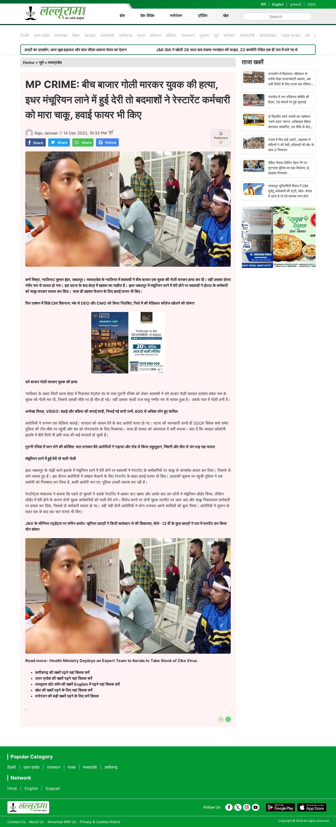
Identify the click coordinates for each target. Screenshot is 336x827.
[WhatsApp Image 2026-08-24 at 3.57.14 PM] (128, 371)
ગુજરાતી (295, 4)
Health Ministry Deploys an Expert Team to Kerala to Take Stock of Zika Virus (123, 660)
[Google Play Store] (280, 807)
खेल (226, 15)
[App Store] (312, 807)
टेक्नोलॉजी (247, 35)
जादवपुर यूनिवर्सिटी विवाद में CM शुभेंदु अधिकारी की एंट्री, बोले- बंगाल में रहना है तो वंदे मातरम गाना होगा (290, 191)
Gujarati (53, 788)
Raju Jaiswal (46, 133)
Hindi (12, 788)
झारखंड (90, 35)
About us (36, 822)
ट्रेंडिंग (202, 15)
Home (28, 62)
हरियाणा (155, 35)
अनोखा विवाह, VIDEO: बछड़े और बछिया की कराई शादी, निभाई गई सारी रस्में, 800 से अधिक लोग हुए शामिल (101, 411)
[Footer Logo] (28, 807)
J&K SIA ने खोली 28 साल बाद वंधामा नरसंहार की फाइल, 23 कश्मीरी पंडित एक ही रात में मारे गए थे (190, 49)
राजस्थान (188, 35)
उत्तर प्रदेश (41, 35)
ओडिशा (171, 35)
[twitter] (238, 807)
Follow (110, 142)
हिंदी (263, 4)
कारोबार (229, 35)
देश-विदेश (147, 15)
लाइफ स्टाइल (290, 35)
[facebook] (229, 807)
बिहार (76, 35)
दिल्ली (24, 35)
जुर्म (216, 35)
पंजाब (141, 35)
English (278, 4)
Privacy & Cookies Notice (100, 822)
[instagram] (247, 807)
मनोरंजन (176, 15)
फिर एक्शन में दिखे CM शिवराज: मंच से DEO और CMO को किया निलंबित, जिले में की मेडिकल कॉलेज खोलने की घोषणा (110, 303)
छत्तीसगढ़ (125, 35)
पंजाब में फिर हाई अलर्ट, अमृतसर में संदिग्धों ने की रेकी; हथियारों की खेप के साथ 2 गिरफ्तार (291, 144)
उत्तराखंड (60, 35)
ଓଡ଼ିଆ (311, 4)
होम (122, 15)
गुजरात (204, 35)
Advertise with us (61, 822)
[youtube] (256, 807)
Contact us (16, 822)
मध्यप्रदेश (107, 35)
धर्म (307, 35)
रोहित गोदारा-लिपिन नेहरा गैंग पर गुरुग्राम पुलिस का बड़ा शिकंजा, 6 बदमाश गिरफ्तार (288, 168)
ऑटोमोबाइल (268, 35)
